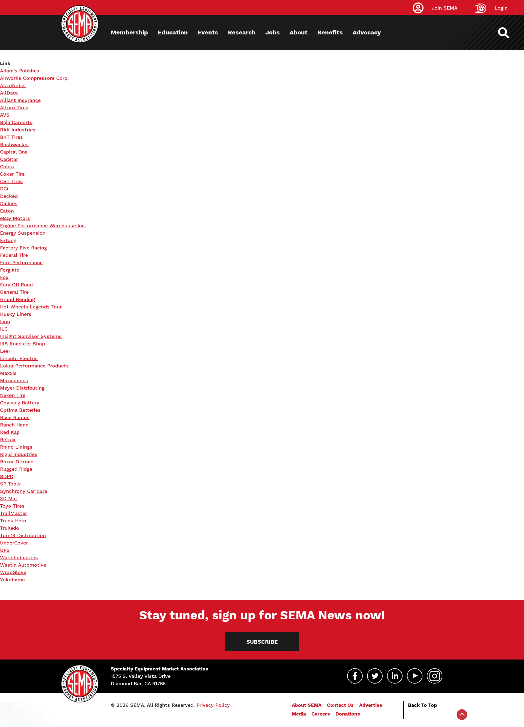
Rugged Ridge (16, 469)
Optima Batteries (20, 410)
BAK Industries (17, 130)
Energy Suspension (23, 233)
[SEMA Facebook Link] (355, 676)
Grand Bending (17, 299)
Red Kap (10, 432)
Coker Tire (12, 174)
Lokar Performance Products (34, 366)
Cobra (7, 166)
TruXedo (9, 528)
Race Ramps (14, 417)
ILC (4, 329)
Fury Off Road (16, 284)
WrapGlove (13, 572)
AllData (9, 93)
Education (173, 32)
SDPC (6, 476)
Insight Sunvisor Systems (31, 336)
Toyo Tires (12, 506)
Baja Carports (16, 122)
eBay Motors (15, 218)
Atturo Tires (14, 107)
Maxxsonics (14, 380)
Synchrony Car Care (23, 491)
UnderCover (14, 543)
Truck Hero (13, 520)
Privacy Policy (213, 705)
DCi (4, 189)
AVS (5, 115)
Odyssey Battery (19, 402)
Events (208, 32)
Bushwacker (14, 144)
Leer (5, 351)
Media (299, 714)
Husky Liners (15, 314)
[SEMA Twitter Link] (375, 676)
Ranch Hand (14, 425)
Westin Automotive (23, 565)
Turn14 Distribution (23, 535)
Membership (129, 32)
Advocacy (367, 32)
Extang (8, 240)
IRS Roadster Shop (22, 343)
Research (241, 32)
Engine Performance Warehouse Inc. (43, 225)
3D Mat (8, 498)
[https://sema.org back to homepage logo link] (508, 32)
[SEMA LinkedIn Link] (395, 676)
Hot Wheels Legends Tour (31, 307)
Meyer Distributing (22, 388)
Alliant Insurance (20, 100)
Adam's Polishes (19, 70)
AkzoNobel (13, 85)
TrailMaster (13, 513)
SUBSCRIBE (262, 641)
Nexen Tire (12, 395)
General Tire (14, 292)
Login (501, 8)
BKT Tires (11, 137)
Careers (320, 714)
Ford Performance (21, 262)
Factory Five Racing (23, 248)
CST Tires (11, 181)
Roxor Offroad (17, 461)
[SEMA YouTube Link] (414, 676)
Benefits (330, 32)
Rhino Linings (16, 447)
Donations (347, 714)
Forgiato (10, 270)
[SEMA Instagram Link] (434, 676)
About (299, 32)
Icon (5, 321)
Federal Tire (14, 255)
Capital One (14, 152)
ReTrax (8, 439)
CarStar (9, 159)
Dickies (8, 203)
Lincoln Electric (19, 358)
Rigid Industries (18, 454)
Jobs (272, 32)
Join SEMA (444, 8)
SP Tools (10, 484)
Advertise (370, 705)
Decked (9, 196)
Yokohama (12, 579)
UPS (5, 550)
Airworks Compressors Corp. (34, 78)
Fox (4, 277)
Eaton (7, 211)
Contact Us (340, 705)
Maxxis (8, 373)
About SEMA (306, 705)
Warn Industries (19, 557)
